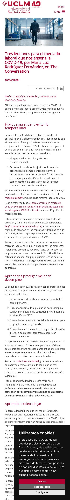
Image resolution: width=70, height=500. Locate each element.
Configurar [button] (42, 492)
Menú (58, 12)
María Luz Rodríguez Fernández (21, 96)
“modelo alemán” (14, 197)
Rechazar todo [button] (42, 486)
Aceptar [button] (42, 481)
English (61, 6)
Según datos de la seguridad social (23, 226)
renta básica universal (27, 361)
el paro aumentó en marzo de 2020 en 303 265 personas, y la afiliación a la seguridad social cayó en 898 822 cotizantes (34, 206)
